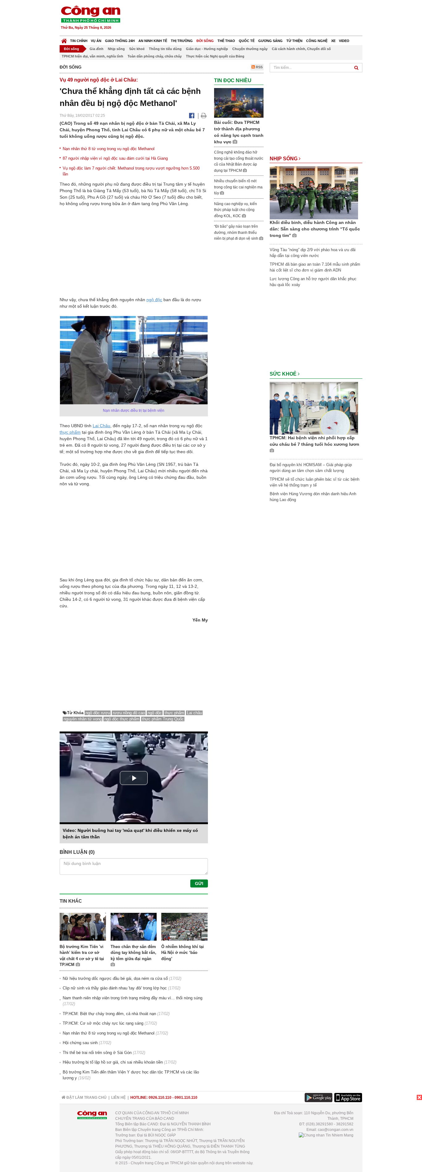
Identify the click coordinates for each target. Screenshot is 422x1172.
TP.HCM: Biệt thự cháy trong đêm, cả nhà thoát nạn (109, 1013)
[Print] (204, 115)
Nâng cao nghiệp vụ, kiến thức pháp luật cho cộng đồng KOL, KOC (235, 210)
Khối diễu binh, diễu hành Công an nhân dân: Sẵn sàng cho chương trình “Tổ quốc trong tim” (315, 229)
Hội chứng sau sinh (80, 1042)
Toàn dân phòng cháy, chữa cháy (155, 56)
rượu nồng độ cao (129, 712)
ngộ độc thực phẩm (121, 719)
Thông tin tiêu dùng (165, 49)
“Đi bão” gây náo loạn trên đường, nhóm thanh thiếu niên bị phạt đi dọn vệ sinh (236, 232)
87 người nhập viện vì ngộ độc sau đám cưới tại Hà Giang (115, 158)
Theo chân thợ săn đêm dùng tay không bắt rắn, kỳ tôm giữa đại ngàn (133, 952)
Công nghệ (316, 41)
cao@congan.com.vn (335, 1130)
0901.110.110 (186, 1097)
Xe (333, 41)
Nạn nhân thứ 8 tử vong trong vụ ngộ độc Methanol (108, 148)
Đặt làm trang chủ (86, 1097)
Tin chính (78, 41)
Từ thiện (294, 41)
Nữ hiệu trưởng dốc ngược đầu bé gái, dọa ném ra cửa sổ (115, 978)
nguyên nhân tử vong (83, 719)
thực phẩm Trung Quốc (163, 719)
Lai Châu (101, 425)
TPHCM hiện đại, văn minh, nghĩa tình (92, 56)
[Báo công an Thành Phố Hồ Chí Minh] (90, 13)
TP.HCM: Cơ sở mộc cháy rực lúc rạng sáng (103, 1023)
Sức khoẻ (137, 49)
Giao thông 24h (120, 41)
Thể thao (226, 41)
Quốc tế (247, 41)
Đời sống (205, 41)
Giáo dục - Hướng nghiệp (207, 49)
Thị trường (182, 41)
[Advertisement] (250, 18)
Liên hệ (118, 1097)
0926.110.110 (160, 1097)
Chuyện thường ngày (250, 49)
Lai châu (194, 712)
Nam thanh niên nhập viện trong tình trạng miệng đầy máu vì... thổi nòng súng (132, 998)
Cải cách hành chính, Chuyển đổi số (301, 49)
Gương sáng (270, 41)
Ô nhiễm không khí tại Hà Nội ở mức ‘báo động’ (182, 952)
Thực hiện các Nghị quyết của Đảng (215, 56)
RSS (259, 67)
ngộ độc (154, 299)
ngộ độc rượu (98, 712)
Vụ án (96, 41)
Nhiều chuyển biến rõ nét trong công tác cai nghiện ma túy (238, 187)
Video (344, 41)
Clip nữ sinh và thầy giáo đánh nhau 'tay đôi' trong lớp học (115, 988)
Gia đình (96, 49)
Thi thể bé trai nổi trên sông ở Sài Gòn (97, 1052)
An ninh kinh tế (152, 41)
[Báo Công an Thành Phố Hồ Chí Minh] (64, 39)
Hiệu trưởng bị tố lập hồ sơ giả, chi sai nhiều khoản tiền (113, 1062)
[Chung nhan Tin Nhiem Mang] (326, 1135)
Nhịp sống (116, 49)
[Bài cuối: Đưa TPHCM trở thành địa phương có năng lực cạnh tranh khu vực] (239, 102)
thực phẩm (70, 432)
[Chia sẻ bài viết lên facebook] (191, 115)
